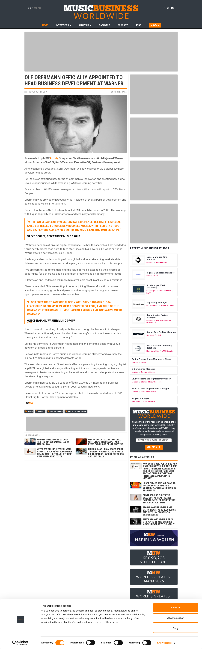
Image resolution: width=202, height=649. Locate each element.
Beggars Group (148, 372)
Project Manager (140, 398)
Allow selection (175, 618)
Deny (175, 628)
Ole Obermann (81, 158)
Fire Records (162, 262)
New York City (152, 351)
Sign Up (155, 447)
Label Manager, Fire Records (156, 258)
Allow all (175, 607)
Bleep (143, 362)
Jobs (138, 25)
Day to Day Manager (156, 302)
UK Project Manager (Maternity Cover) (151, 378)
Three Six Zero (167, 305)
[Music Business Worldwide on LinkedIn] (168, 8)
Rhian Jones (120, 91)
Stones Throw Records (151, 382)
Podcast (123, 25)
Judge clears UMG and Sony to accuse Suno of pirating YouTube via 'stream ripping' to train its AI (159, 487)
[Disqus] (75, 501)
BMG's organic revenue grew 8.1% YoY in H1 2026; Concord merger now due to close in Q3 (159, 522)
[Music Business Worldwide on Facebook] (164, 8)
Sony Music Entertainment (49, 203)
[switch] (90, 642)
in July (54, 158)
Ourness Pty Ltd (153, 335)
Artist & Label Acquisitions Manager (150, 388)
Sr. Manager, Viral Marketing (155, 286)
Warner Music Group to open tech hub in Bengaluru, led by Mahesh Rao (53, 442)
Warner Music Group (77, 411)
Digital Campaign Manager (160, 272)
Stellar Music (152, 276)
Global (41, 411)
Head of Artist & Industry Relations (159, 346)
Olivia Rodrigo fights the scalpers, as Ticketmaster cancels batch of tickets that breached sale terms (159, 499)
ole (29, 320)
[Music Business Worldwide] (101, 12)
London (149, 262)
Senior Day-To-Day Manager (161, 332)
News (45, 25)
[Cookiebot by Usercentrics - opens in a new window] (20, 642)
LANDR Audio (167, 351)
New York (136, 401)
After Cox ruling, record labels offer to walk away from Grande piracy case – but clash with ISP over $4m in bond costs (54, 453)
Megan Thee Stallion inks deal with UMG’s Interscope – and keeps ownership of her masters (105, 442)
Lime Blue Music (148, 392)
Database (104, 25)
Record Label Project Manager (157, 316)
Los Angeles (152, 291)
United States (165, 291)
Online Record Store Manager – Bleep (151, 359)
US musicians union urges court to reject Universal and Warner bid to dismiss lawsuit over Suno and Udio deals (106, 453)
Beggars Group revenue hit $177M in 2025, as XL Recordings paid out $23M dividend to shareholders (159, 511)
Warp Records (149, 401)
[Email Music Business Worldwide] (172, 8)
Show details (164, 642)
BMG (54, 382)
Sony (62, 158)
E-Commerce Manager (143, 369)
